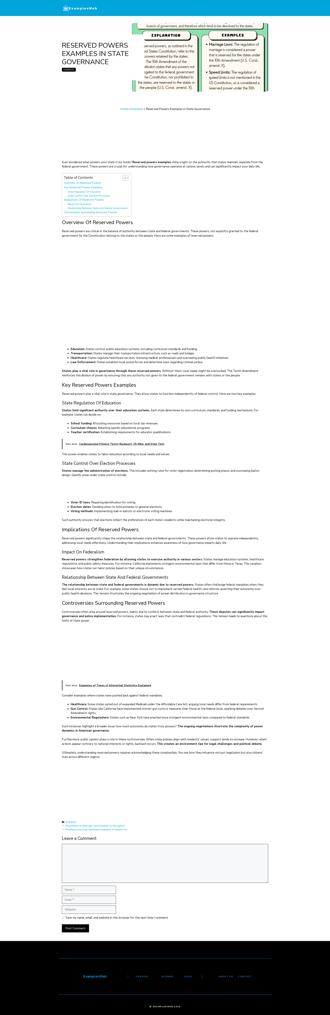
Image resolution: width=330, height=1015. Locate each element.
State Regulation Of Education (84, 191)
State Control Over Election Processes (89, 195)
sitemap (168, 976)
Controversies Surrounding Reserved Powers (90, 212)
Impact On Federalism (79, 204)
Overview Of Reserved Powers (82, 183)
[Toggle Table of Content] (124, 178)
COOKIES (142, 976)
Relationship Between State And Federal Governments (98, 208)
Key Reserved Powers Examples (83, 187)
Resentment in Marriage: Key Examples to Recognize (95, 825)
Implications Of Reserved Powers (84, 200)
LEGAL (188, 976)
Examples (69, 69)
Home (124, 109)
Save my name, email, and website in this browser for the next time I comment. (117, 918)
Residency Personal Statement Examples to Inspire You (96, 829)
